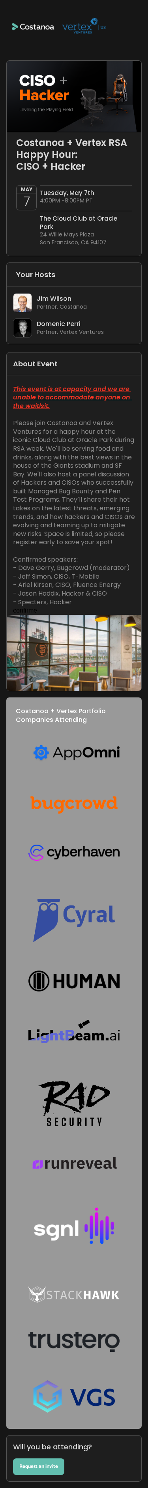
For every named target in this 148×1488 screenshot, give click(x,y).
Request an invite (38, 1466)
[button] (74, 30)
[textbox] (74, 744)
